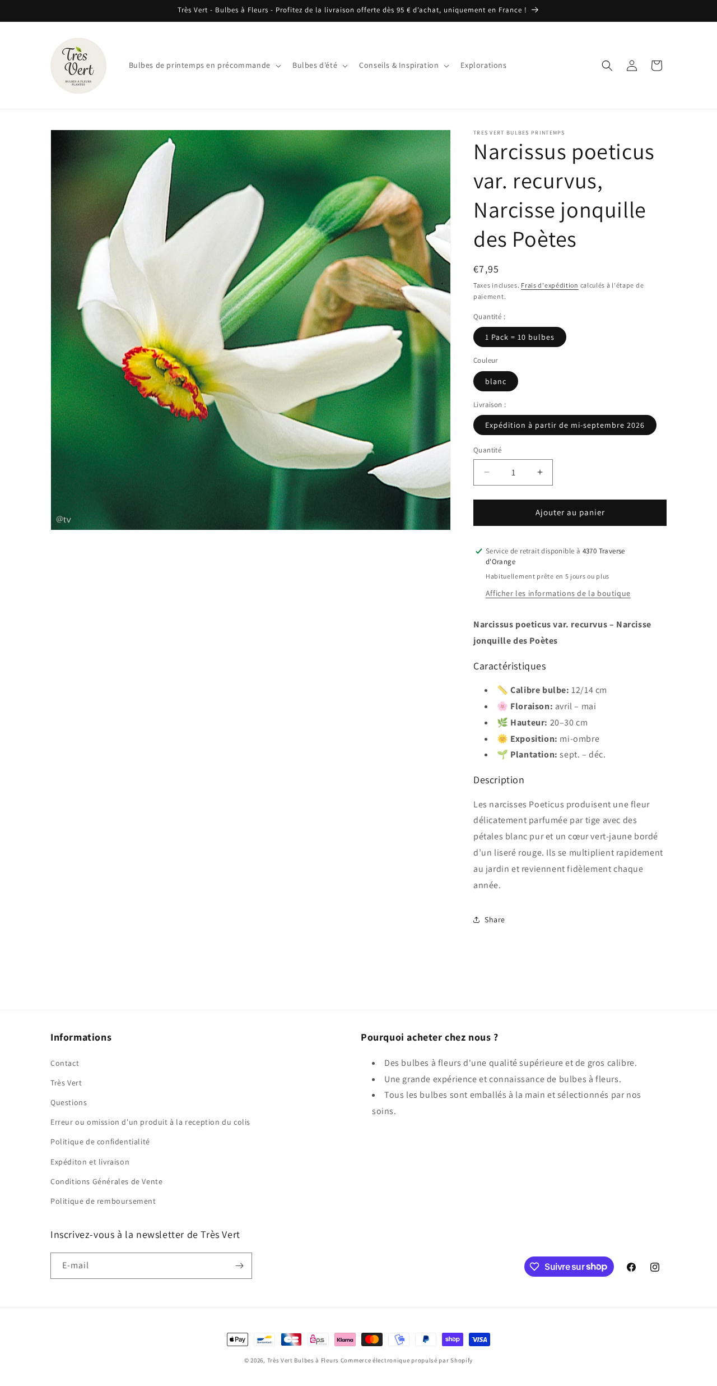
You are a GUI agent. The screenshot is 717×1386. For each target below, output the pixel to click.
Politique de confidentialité (100, 1141)
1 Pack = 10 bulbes (520, 337)
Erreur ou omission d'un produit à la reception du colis (150, 1122)
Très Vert (66, 1083)
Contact (64, 1063)
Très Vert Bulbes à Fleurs (303, 1360)
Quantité (487, 450)
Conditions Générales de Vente (106, 1181)
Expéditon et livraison (89, 1162)
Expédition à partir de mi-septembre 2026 (565, 425)
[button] (204, 65)
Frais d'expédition (550, 285)
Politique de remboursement (103, 1201)
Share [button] (495, 919)
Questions (68, 1102)
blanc (495, 381)
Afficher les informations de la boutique (558, 593)
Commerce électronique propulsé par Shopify (407, 1360)
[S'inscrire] (239, 1266)
